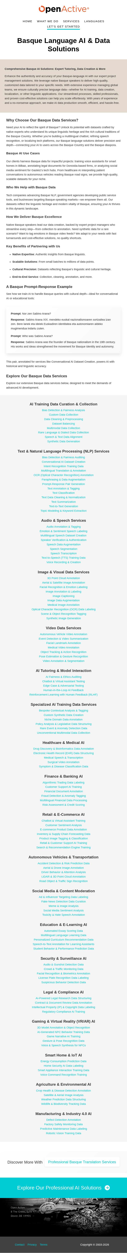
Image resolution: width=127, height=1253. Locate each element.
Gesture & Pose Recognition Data (63, 1040)
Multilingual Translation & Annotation (63, 470)
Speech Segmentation (63, 548)
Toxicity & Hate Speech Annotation (63, 914)
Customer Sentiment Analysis (63, 825)
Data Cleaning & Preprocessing (63, 419)
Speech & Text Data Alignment (63, 436)
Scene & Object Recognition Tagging (63, 613)
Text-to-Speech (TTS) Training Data (63, 557)
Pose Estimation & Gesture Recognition (63, 656)
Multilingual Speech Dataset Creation (63, 535)
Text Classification (63, 492)
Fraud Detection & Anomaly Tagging (63, 795)
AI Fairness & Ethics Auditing (63, 676)
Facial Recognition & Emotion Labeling (64, 587)
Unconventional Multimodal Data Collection (63, 732)
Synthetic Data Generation (63, 441)
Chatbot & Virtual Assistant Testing (63, 681)
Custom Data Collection (63, 414)
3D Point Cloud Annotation (63, 578)
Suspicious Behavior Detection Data (63, 982)
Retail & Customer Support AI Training (63, 843)
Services (71, 21)
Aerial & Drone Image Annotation (63, 867)
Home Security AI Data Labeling (63, 1065)
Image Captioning (63, 596)
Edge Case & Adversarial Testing (63, 685)
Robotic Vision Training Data (63, 1133)
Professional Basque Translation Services (82, 1162)
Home (27, 21)
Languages (94, 21)
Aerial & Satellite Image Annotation (63, 582)
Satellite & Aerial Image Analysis (63, 1095)
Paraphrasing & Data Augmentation (63, 479)
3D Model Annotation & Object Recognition (63, 1027)
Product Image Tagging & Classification (63, 838)
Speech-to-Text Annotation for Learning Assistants (63, 944)
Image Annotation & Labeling (63, 591)
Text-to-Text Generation (63, 506)
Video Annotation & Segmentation (63, 660)
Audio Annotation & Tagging (63, 526)
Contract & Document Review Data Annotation (63, 1002)
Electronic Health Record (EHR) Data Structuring (63, 753)
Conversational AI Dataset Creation (63, 461)
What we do (47, 21)
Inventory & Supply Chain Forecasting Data (63, 834)
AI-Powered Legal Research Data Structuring (63, 998)
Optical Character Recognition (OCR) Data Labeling (64, 609)
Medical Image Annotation (64, 604)
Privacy (32, 1244)
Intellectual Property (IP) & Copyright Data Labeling (63, 1007)
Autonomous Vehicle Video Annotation (63, 634)
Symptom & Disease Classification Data (63, 766)
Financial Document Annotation (63, 791)
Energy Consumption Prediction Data (63, 1061)
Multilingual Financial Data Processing (63, 800)
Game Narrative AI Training (63, 1036)
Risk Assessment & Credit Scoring (63, 804)
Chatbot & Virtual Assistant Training (63, 820)
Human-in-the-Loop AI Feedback (63, 690)
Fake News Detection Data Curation (63, 901)
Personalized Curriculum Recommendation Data (63, 939)
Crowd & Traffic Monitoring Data (63, 969)
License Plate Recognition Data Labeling (63, 977)
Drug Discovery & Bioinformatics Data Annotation (63, 748)
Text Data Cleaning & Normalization (63, 497)
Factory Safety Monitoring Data (63, 1124)
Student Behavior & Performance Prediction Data (63, 948)
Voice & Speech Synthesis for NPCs (63, 1045)
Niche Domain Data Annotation (63, 719)
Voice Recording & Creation (63, 562)
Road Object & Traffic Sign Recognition (63, 881)
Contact (19, 1244)
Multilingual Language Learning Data (63, 935)
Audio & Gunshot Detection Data (63, 964)
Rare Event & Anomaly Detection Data (63, 728)
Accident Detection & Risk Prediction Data (64, 863)
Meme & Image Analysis (64, 906)
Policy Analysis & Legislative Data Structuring (64, 724)
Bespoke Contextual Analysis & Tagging (63, 710)
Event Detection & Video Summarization (63, 638)
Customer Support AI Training (63, 786)
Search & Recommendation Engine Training (63, 847)
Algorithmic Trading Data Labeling (63, 782)
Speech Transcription (63, 553)
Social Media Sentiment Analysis (63, 910)
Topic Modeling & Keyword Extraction (64, 510)
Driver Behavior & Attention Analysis (63, 872)
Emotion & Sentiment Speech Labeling (63, 531)
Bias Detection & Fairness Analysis (63, 410)
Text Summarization (63, 501)
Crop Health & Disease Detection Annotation (63, 1090)
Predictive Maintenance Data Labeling (63, 1128)
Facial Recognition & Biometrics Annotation (63, 973)
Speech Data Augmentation (64, 544)
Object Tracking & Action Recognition (63, 652)
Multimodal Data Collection (63, 428)
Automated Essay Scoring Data (63, 930)
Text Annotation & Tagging (63, 488)
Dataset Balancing (63, 423)
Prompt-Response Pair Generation (63, 484)
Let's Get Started (63, 26)
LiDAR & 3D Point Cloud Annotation (64, 876)
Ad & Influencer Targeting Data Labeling (63, 897)
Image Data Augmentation (63, 600)
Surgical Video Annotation (63, 762)
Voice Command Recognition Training (63, 1074)
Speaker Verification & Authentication (63, 540)
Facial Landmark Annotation (63, 643)
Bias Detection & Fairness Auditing (63, 457)
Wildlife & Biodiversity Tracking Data (63, 1103)
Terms (43, 1244)
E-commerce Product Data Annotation (63, 829)
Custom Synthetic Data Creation (63, 715)
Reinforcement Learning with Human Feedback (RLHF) (63, 694)
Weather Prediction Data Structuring (63, 1099)
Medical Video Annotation (63, 647)
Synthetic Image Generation (63, 618)
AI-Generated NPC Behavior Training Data (63, 1032)
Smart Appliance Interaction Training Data (63, 1070)
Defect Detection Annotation (63, 1119)
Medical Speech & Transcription (63, 757)
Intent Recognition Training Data (63, 466)
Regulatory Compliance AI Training (63, 1011)
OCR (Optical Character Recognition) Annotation (64, 475)
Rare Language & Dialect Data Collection (63, 432)
